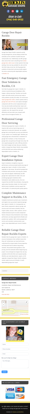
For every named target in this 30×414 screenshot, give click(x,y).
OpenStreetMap (24, 314)
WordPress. (21, 412)
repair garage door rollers (8, 99)
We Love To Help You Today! (9, 358)
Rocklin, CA (6, 73)
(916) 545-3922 (5, 294)
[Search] (26, 271)
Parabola (14, 412)
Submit (4, 371)
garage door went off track (8, 101)
